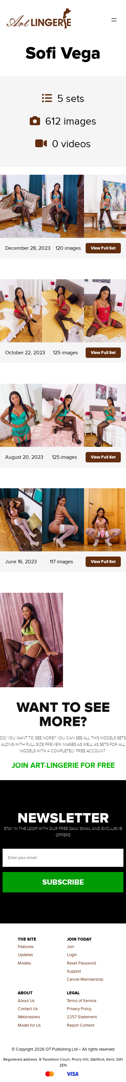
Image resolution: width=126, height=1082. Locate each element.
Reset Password (81, 963)
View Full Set (103, 248)
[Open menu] (114, 20)
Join (70, 946)
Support (74, 971)
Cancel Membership (85, 979)
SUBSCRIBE (63, 882)
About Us (26, 1000)
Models (24, 963)
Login (72, 954)
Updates (25, 954)
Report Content (80, 1025)
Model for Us (29, 1025)
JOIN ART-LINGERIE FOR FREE (63, 765)
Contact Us (28, 1008)
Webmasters (29, 1017)
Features (26, 946)
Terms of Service (81, 1000)
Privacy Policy (79, 1008)
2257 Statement (82, 1017)
